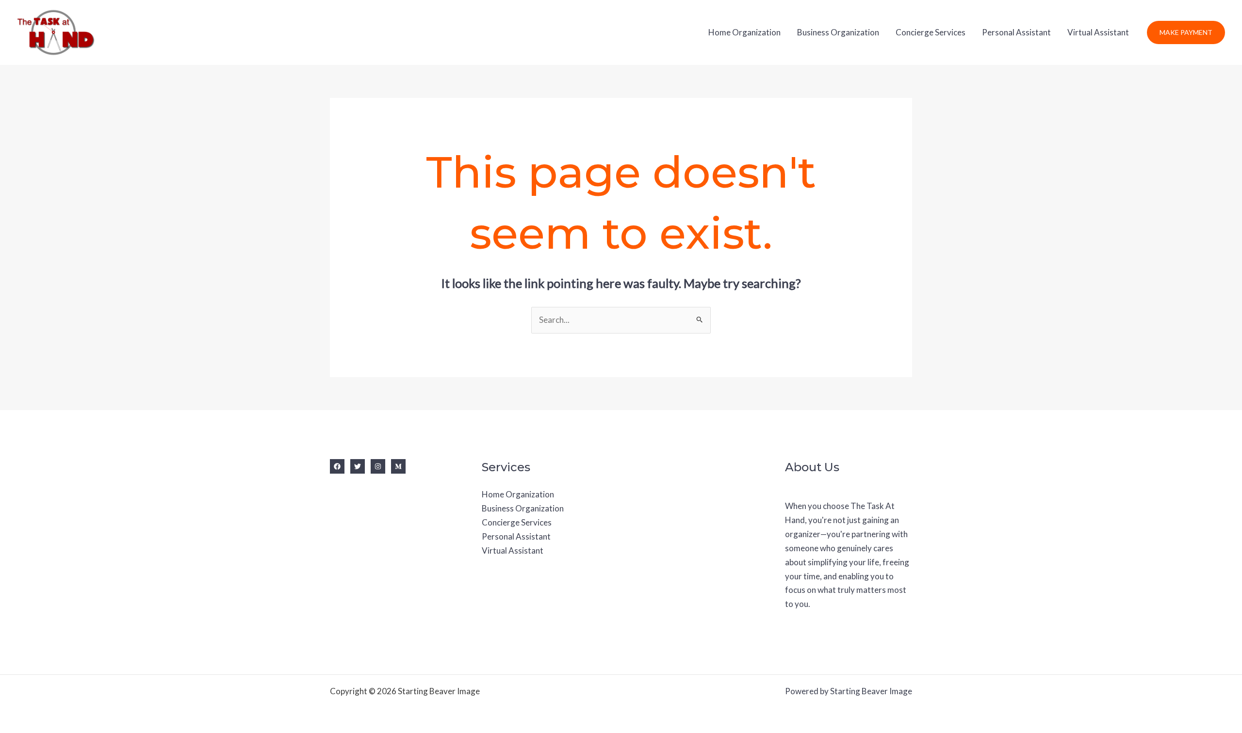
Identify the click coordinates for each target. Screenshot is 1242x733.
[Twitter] (357, 466)
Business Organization (838, 32)
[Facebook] (337, 466)
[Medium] (398, 466)
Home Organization (744, 32)
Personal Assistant (1016, 32)
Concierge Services (930, 32)
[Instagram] (378, 466)
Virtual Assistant (1098, 32)
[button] (1186, 32)
